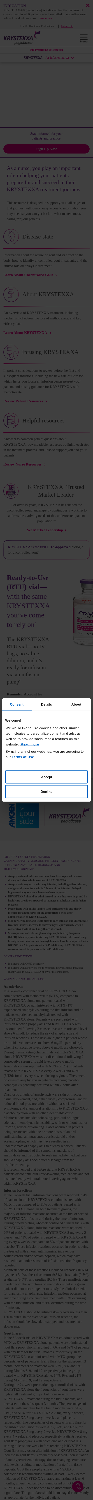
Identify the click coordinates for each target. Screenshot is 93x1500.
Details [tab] (46, 704)
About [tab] (76, 704)
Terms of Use (23, 757)
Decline (46, 792)
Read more (30, 744)
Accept (46, 777)
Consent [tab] (16, 704)
